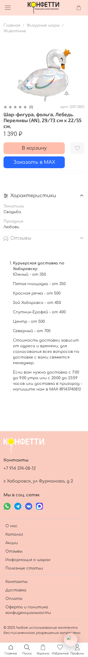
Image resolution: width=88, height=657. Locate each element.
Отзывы (13, 551)
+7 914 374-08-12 (20, 468)
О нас (11, 526)
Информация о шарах (27, 560)
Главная (12, 25)
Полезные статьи (24, 568)
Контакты (16, 582)
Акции (11, 543)
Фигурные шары (43, 25)
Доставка (15, 590)
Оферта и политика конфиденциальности (28, 610)
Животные (15, 31)
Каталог (14, 534)
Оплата (13, 599)
